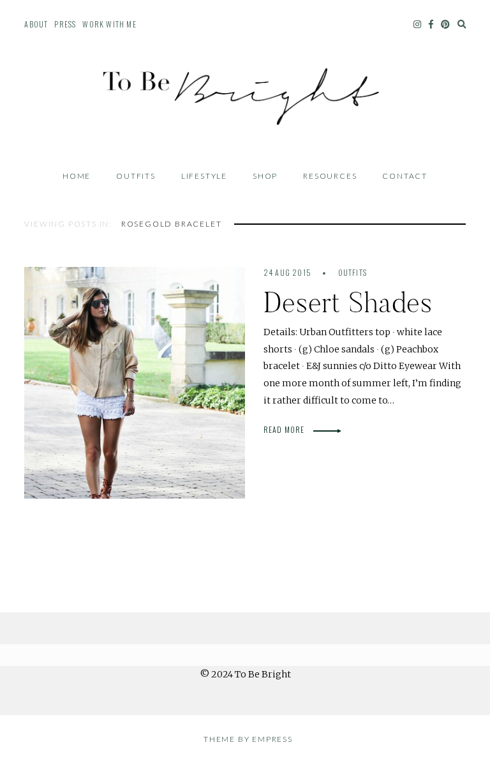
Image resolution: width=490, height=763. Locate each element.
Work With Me (109, 24)
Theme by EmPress (248, 739)
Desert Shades (348, 302)
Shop (265, 176)
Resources (330, 176)
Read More (285, 429)
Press (65, 24)
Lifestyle (204, 176)
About (36, 24)
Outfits (136, 176)
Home (77, 176)
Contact (404, 176)
